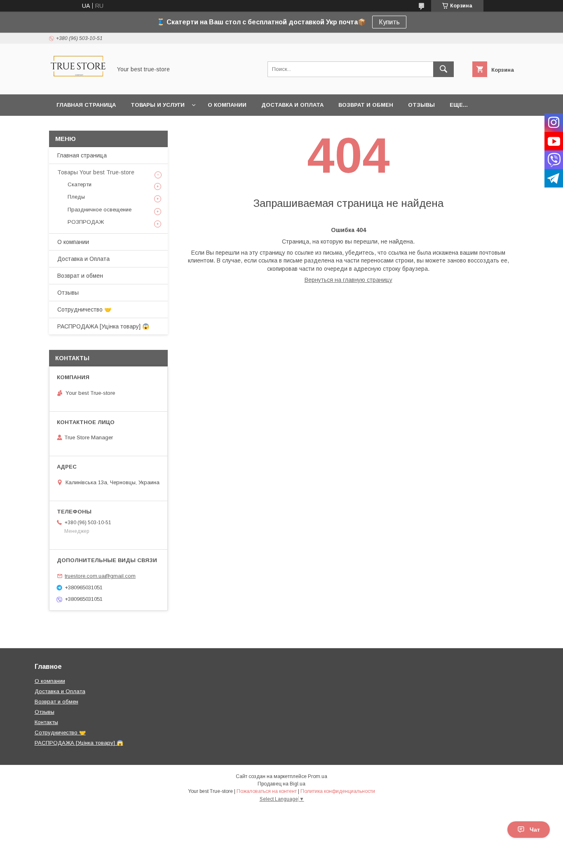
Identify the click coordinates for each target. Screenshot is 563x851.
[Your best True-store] (78, 83)
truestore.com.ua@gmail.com (100, 576)
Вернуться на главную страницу (348, 280)
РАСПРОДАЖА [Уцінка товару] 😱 (103, 326)
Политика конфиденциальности (337, 791)
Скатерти (79, 184)
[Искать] (443, 69)
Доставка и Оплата (292, 105)
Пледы (76, 197)
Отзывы (421, 105)
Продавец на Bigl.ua (281, 784)
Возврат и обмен (365, 105)
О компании (227, 105)
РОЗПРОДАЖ (86, 222)
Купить (389, 22)
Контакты (46, 722)
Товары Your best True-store (95, 172)
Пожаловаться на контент (267, 791)
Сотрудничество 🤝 (84, 309)
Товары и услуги (158, 105)
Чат (535, 829)
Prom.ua (317, 776)
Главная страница (86, 105)
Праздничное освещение (99, 209)
